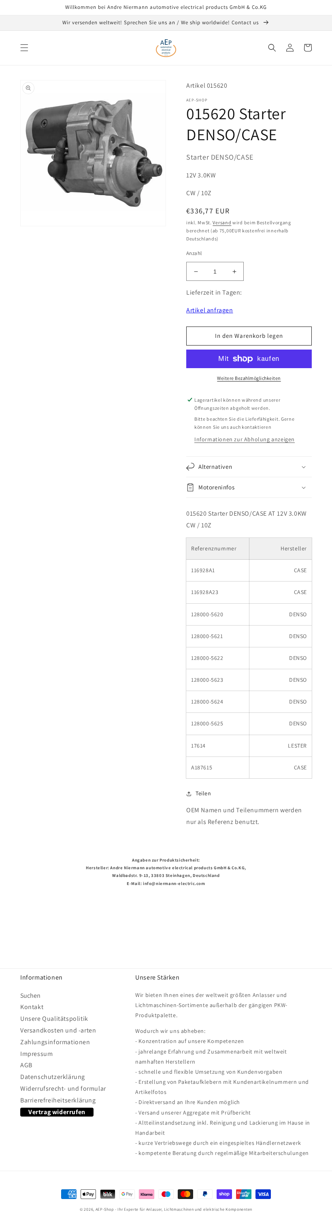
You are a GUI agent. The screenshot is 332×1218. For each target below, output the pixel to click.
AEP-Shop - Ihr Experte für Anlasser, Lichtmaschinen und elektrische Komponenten (174, 1209)
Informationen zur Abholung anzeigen (244, 439)
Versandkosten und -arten (58, 1030)
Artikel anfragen (209, 310)
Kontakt (31, 1007)
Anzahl (194, 253)
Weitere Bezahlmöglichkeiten (249, 378)
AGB (26, 1065)
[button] (24, 48)
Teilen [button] (203, 793)
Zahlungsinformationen (55, 1042)
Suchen (30, 997)
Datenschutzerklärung (52, 1077)
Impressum (36, 1053)
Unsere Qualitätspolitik (54, 1018)
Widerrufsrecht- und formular (63, 1088)
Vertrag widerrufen (56, 1112)
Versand (222, 222)
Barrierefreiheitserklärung (58, 1100)
